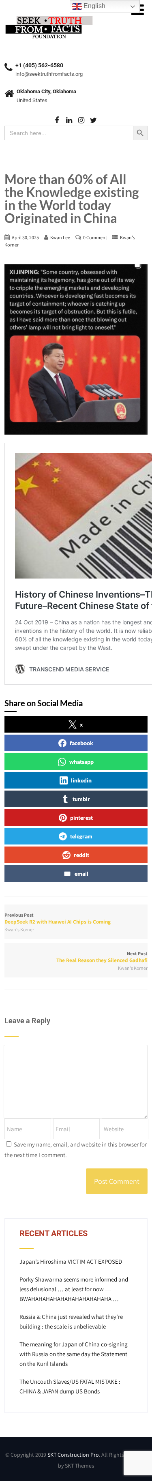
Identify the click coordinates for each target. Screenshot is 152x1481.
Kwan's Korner (19, 929)
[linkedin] (69, 121)
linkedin (81, 780)
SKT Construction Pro (73, 1454)
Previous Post (57, 918)
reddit (81, 854)
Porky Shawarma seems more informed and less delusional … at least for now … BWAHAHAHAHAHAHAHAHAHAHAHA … (73, 1289)
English (93, 5)
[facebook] (57, 121)
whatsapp (81, 761)
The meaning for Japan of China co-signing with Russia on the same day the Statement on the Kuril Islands (73, 1353)
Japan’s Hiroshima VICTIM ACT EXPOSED (70, 1261)
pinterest (81, 817)
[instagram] (81, 121)
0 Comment (95, 237)
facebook (81, 742)
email (81, 873)
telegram (81, 836)
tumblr (81, 798)
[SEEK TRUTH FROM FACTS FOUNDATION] (49, 16)
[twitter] (93, 121)
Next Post (102, 957)
